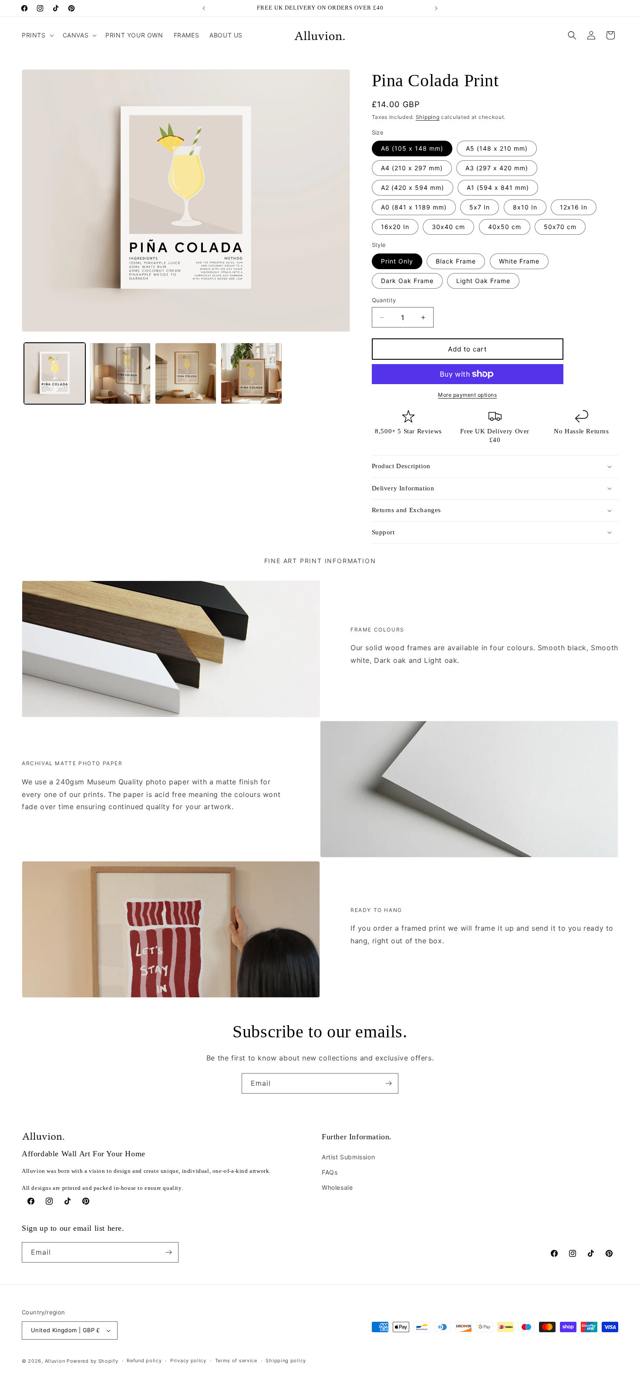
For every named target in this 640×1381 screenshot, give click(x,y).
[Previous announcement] (203, 8)
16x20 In (395, 226)
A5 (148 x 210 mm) (497, 148)
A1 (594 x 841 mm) (498, 187)
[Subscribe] (388, 1083)
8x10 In (525, 207)
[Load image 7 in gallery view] (185, 373)
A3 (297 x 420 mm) (496, 168)
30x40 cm (448, 226)
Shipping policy (286, 1360)
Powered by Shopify (92, 1361)
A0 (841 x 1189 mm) (414, 207)
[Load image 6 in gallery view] (120, 373)
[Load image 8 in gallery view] (251, 373)
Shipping (428, 117)
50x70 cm (560, 226)
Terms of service (236, 1360)
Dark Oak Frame (407, 280)
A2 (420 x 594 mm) (412, 187)
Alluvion (55, 1361)
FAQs (329, 1172)
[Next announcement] (436, 8)
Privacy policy (188, 1360)
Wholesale (337, 1187)
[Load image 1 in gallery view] (54, 373)
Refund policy (144, 1360)
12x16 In (573, 207)
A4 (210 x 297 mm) (412, 168)
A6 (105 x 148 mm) (412, 148)
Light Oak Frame (483, 280)
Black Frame (456, 261)
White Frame (519, 261)
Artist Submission (348, 1157)
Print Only (397, 261)
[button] (37, 35)
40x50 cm (504, 226)
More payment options (467, 395)
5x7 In (479, 207)
